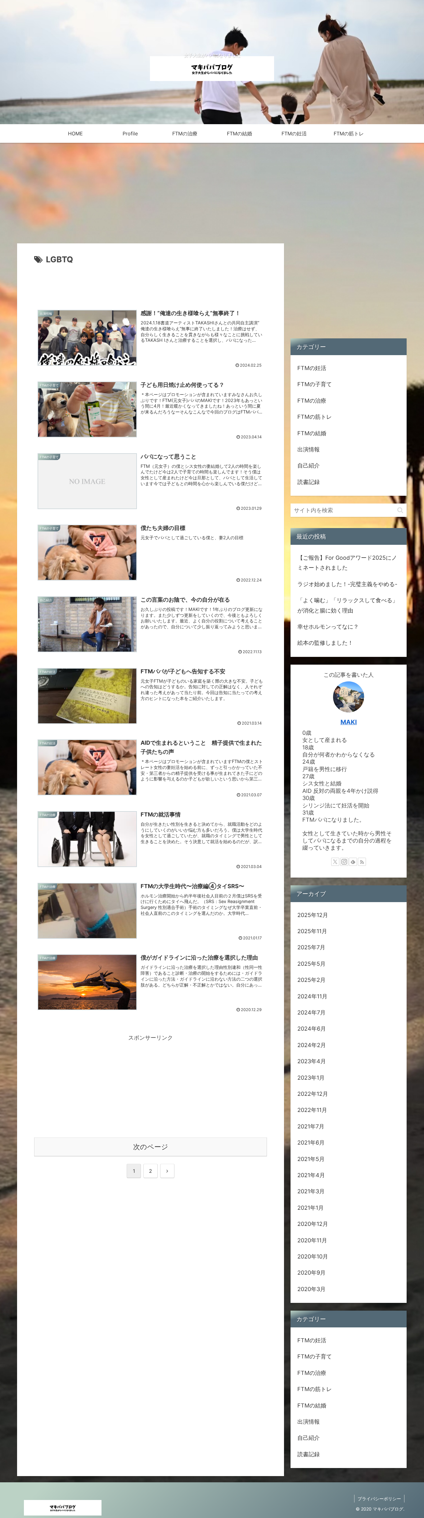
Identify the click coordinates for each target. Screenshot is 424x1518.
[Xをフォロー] (335, 862)
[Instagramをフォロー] (344, 862)
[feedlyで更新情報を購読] (353, 862)
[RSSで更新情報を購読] (362, 862)
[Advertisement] (150, 284)
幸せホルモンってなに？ (328, 626)
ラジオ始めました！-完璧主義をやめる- (347, 584)
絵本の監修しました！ (325, 642)
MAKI (349, 722)
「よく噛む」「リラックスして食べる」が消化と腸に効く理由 (347, 605)
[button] (400, 510)
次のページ (150, 1147)
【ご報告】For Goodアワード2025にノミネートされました (347, 562)
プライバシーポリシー (379, 1498)
